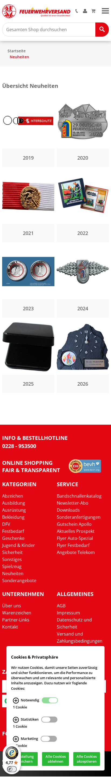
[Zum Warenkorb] (93, 11)
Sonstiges (12, 559)
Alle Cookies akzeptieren (87, 759)
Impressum (68, 613)
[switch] (12, 769)
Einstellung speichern (24, 759)
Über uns (11, 606)
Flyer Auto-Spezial (75, 538)
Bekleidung (13, 517)
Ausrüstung (14, 510)
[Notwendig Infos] (16, 701)
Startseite (17, 50)
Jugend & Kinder (18, 545)
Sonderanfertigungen (78, 517)
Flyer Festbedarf (73, 545)
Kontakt (10, 627)
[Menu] (105, 10)
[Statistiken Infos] (16, 720)
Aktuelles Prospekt (76, 531)
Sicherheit (12, 552)
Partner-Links (15, 620)
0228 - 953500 (19, 446)
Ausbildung (13, 503)
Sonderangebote (19, 580)
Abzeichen (12, 496)
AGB (61, 606)
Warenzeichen (16, 613)
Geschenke (13, 538)
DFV (6, 524)
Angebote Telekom (76, 552)
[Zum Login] (85, 11)
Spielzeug (12, 566)
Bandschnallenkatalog (79, 496)
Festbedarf (13, 531)
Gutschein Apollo (74, 524)
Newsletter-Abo (72, 503)
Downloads (68, 510)
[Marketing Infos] (16, 739)
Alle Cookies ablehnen (56, 759)
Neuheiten (19, 56)
